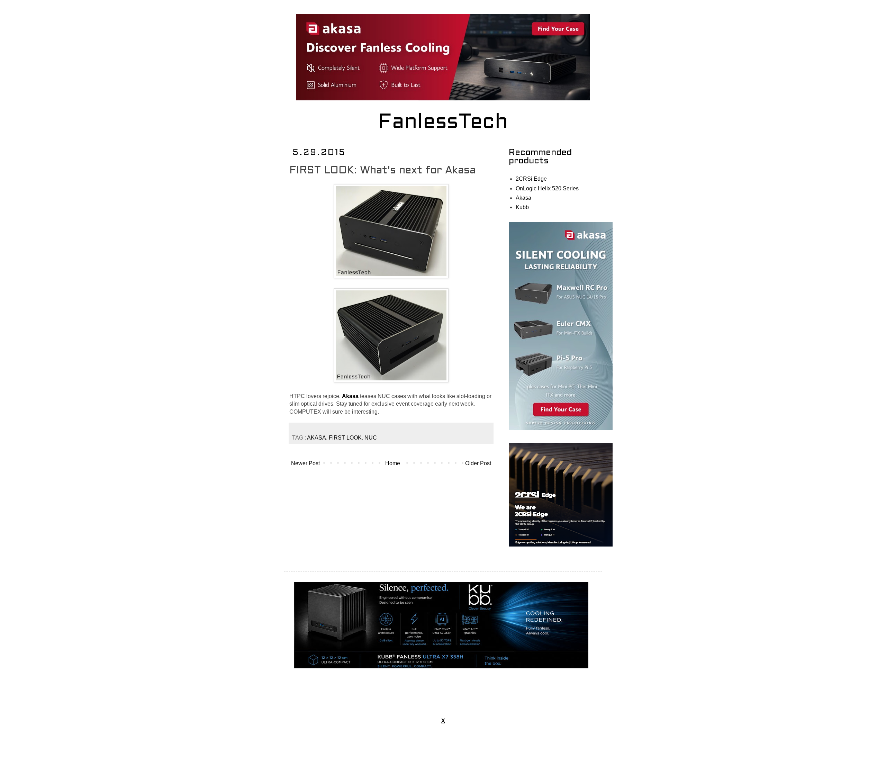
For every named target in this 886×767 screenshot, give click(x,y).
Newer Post (305, 463)
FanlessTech (443, 123)
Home (392, 463)
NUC (370, 438)
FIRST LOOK (345, 438)
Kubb (522, 207)
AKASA (316, 438)
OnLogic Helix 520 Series (547, 188)
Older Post (478, 463)
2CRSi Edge (531, 179)
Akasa (523, 198)
